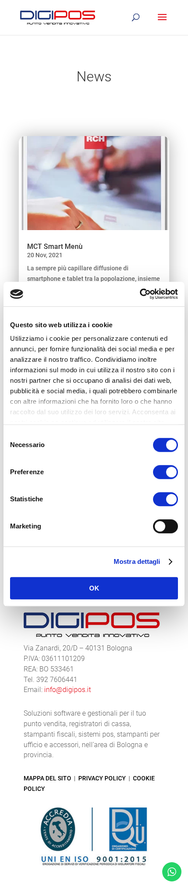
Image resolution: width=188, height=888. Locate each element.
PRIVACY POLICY (102, 778)
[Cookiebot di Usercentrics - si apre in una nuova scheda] (139, 294)
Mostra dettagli (137, 561)
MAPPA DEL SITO (47, 778)
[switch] (165, 472)
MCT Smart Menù (55, 246)
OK (94, 588)
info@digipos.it (67, 689)
